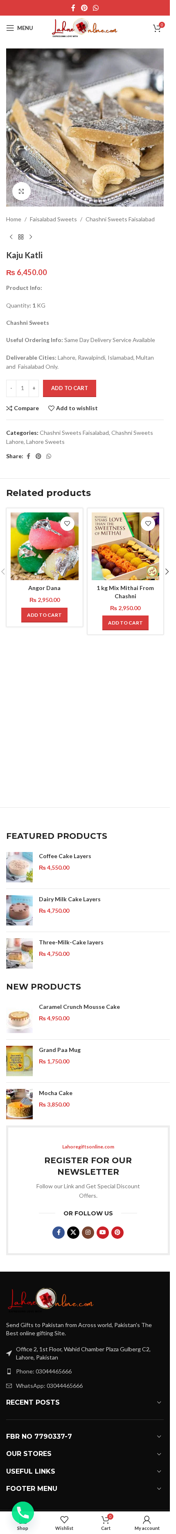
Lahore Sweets (45, 441)
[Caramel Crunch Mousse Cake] (19, 1018)
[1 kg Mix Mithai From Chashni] (126, 546)
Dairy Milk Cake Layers (70, 899)
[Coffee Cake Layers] (19, 867)
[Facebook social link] (73, 8)
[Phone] (23, 1513)
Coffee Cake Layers (65, 855)
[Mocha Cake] (19, 1104)
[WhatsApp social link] (96, 8)
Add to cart (69, 388)
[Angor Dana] (45, 546)
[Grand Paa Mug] (19, 1061)
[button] (44, 615)
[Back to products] (21, 237)
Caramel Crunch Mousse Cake (79, 1006)
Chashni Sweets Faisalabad (120, 219)
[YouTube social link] (103, 1232)
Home (13, 219)
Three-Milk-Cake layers (71, 942)
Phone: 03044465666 (44, 1371)
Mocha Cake (55, 1092)
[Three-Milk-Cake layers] (19, 953)
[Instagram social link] (88, 1232)
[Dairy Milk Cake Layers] (19, 910)
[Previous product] (11, 237)
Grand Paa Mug (60, 1049)
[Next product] (31, 237)
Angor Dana (44, 587)
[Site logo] (85, 27)
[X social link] (73, 1232)
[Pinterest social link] (84, 8)
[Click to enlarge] (21, 191)
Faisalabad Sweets (53, 219)
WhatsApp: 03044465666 (49, 1385)
